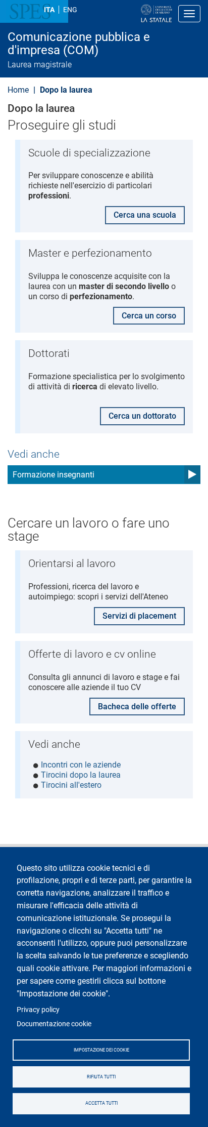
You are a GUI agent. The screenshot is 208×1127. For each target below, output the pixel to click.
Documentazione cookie (54, 1024)
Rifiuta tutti (101, 1076)
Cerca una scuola (145, 215)
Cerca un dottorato (142, 416)
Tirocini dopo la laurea (81, 775)
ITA (49, 10)
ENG (70, 10)
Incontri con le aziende (81, 765)
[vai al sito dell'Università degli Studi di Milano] (124, 13)
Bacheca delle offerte (137, 706)
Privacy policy (38, 1009)
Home (18, 90)
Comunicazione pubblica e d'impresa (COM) (79, 43)
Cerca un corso (149, 315)
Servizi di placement (139, 616)
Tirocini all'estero (71, 785)
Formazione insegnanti (53, 474)
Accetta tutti (101, 1103)
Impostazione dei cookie (101, 1050)
